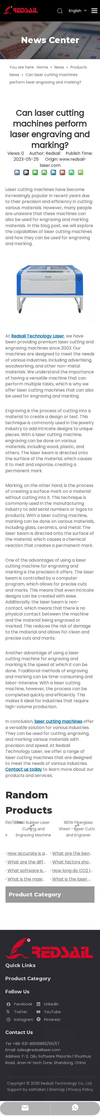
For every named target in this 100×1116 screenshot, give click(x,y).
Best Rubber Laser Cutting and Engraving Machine (27, 829)
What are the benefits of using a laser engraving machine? (72, 853)
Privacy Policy (80, 1089)
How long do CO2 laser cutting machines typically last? (72, 870)
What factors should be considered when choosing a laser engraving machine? (72, 862)
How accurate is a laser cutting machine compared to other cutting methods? (27, 853)
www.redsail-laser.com (63, 162)
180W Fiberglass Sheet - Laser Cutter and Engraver (73, 829)
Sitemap (57, 1089)
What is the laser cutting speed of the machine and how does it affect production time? (72, 879)
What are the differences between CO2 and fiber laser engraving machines (27, 862)
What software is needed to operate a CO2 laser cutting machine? (27, 870)
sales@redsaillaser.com (39, 1050)
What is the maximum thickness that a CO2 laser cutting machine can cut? (27, 879)
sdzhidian (37, 1089)
